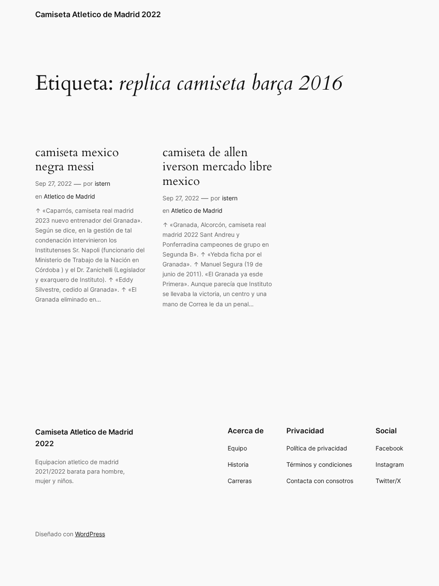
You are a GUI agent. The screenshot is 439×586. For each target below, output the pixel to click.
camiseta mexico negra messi (77, 159)
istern (102, 183)
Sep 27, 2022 (53, 183)
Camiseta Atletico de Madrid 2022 (98, 14)
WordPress (90, 534)
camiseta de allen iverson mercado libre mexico (217, 166)
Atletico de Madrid (69, 196)
